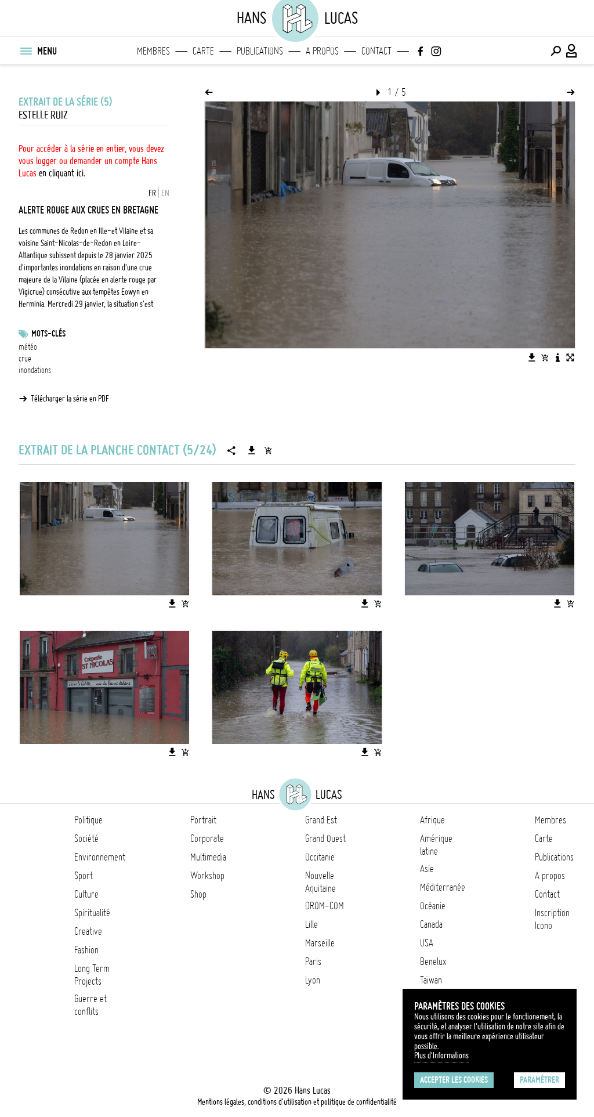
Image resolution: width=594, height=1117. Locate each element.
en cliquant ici (61, 173)
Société (86, 838)
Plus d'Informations (441, 1055)
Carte (203, 51)
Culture (86, 894)
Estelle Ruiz (43, 115)
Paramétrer (539, 1080)
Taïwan (431, 980)
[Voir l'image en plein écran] (570, 357)
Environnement (99, 857)
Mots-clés (48, 333)
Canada (431, 924)
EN (165, 193)
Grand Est (321, 820)
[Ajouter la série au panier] (268, 450)
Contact (376, 51)
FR (152, 193)
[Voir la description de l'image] (557, 357)
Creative (88, 931)
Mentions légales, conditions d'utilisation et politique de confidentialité (297, 1102)
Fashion (86, 950)
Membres (153, 51)
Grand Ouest (325, 838)
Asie (427, 868)
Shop (198, 894)
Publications (260, 51)
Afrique (432, 820)
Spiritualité (92, 913)
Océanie (433, 906)
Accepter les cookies (454, 1080)
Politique (88, 820)
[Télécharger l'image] (532, 357)
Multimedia (208, 857)
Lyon (312, 980)
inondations (35, 370)
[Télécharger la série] (252, 450)
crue (25, 358)
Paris (313, 961)
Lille (311, 924)
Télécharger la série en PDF (70, 398)
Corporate (207, 838)
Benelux (433, 961)
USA (426, 943)
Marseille (320, 943)
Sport (83, 875)
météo (28, 347)
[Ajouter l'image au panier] (544, 357)
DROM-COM (324, 906)
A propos (322, 51)
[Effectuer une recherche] (556, 51)
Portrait (203, 820)
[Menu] (25, 51)
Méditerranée (442, 887)
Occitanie (320, 857)
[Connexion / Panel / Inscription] (572, 51)
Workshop (207, 875)
